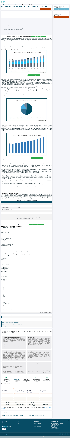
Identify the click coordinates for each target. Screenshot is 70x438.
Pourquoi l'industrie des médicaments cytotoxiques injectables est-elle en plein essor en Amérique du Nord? (18, 324)
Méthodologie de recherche (57, 14)
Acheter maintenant (62, 9)
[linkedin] (60, 434)
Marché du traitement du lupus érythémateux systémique (36, 415)
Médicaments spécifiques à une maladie (15, 4)
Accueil (1, 4)
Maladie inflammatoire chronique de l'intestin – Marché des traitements (13, 415)
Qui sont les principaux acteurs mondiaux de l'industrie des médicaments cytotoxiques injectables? (16, 326)
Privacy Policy (40, 436)
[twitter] (62, 434)
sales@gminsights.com (56, 428)
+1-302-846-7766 (54, 426)
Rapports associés (56, 15)
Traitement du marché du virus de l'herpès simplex (10, 416)
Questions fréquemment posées (58, 13)
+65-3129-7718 (55, 427)
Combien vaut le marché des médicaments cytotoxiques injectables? (12, 316)
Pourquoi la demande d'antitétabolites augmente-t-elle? (10, 322)
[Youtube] (68, 434)
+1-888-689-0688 (55, 425)
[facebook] (65, 434)
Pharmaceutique (8, 4)
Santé (4, 4)
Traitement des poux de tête (32, 416)
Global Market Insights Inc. (5, 434)
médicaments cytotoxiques (9, 17)
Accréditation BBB (16, 379)
